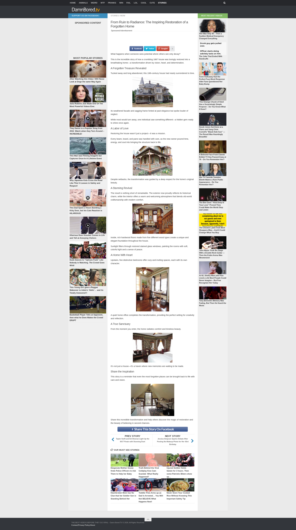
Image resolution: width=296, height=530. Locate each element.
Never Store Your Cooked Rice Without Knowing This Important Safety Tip (179, 496)
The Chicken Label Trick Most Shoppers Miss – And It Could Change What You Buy (212, 230)
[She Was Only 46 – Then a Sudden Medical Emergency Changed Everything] (212, 25)
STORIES (162, 3)
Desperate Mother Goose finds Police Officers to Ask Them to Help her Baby (123, 471)
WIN (121, 3)
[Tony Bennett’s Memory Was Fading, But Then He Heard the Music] (212, 292)
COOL (143, 3)
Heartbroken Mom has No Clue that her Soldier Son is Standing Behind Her (123, 496)
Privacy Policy (84, 525)
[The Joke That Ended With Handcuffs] (212, 48)
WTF (103, 3)
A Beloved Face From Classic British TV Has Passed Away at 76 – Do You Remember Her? (212, 157)
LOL (136, 3)
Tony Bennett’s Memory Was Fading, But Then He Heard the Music (212, 303)
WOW (122, 16)
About (92, 525)
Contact (74, 525)
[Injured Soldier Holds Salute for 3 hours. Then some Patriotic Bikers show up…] (180, 460)
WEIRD (94, 3)
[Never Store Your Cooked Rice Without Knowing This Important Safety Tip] (180, 484)
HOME (73, 3)
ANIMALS (83, 3)
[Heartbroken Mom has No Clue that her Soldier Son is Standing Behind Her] (125, 484)
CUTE (152, 3)
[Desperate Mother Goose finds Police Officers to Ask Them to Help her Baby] (125, 460)
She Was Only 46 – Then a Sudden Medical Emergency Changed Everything (211, 36)
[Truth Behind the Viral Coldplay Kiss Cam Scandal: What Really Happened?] (152, 460)
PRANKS (112, 3)
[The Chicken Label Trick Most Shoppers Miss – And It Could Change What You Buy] (212, 220)
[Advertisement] (153, 37)
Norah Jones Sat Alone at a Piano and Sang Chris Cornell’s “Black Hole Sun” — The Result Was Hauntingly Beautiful (212, 132)
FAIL (128, 3)
